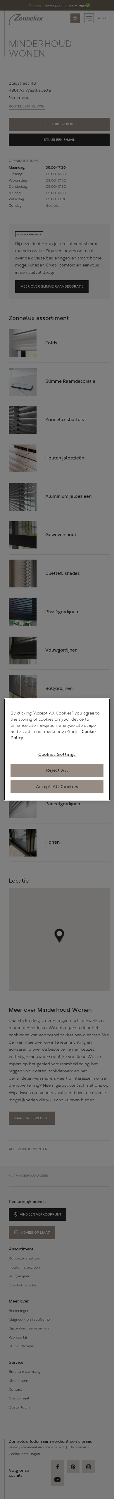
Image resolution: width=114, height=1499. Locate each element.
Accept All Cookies (57, 786)
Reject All (57, 770)
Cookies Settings (57, 754)
